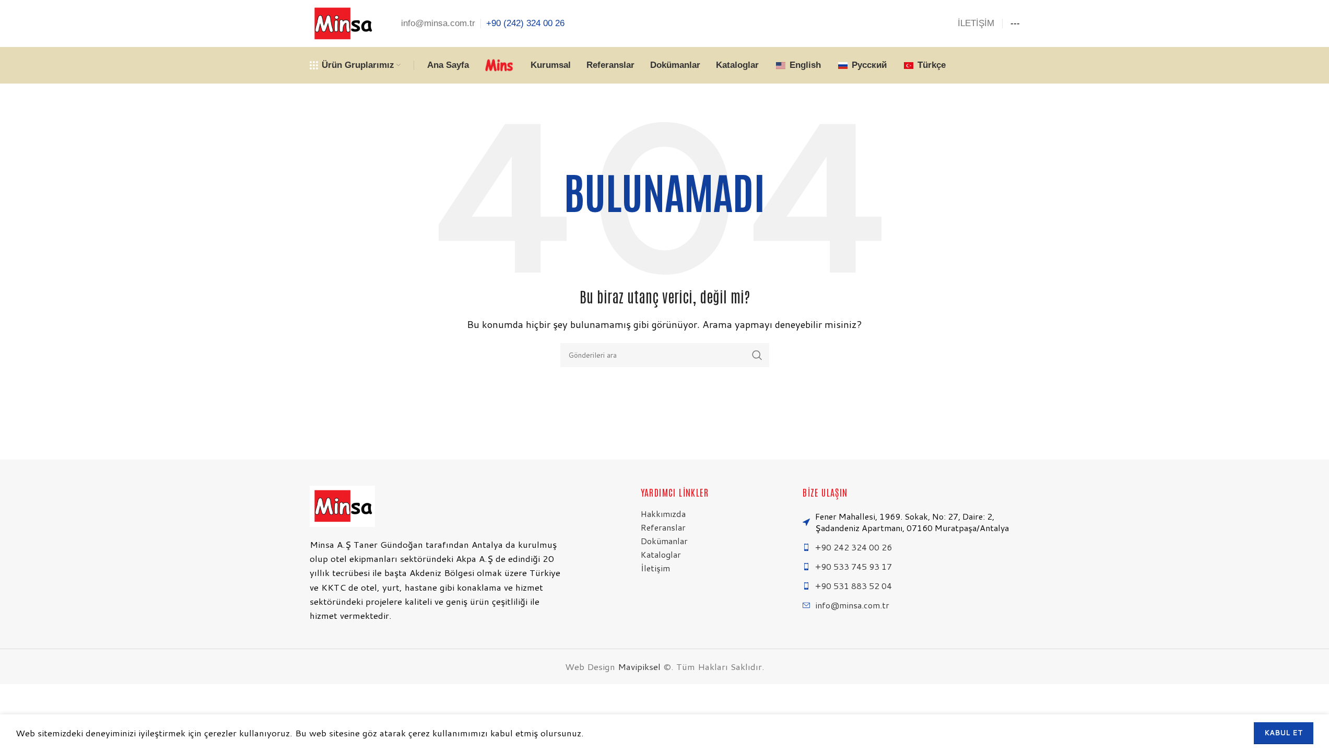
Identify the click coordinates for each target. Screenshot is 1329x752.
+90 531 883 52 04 (853, 586)
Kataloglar (661, 554)
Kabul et (1283, 732)
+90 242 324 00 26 (853, 547)
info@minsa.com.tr (852, 605)
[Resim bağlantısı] (342, 505)
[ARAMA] (757, 355)
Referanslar (663, 527)
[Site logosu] (342, 23)
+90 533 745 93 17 (853, 566)
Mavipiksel (639, 666)
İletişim (655, 568)
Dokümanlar (664, 541)
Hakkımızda (663, 514)
